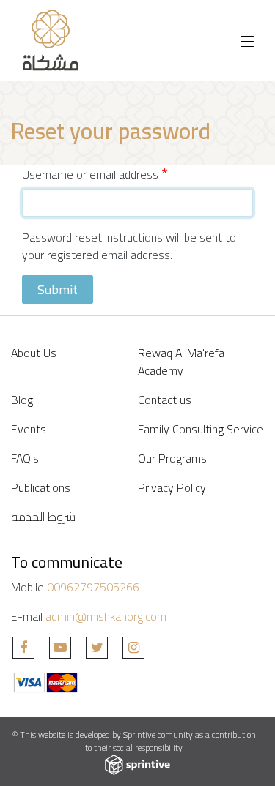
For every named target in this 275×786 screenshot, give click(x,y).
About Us (33, 353)
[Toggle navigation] (246, 40)
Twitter (96, 647)
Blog (22, 400)
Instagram (133, 647)
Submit (57, 289)
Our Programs (172, 458)
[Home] (52, 40)
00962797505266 (93, 587)
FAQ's (25, 458)
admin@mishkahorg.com (105, 616)
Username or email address (90, 174)
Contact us (164, 400)
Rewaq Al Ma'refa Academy (181, 361)
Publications (40, 487)
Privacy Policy (172, 487)
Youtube (60, 647)
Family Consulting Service (200, 429)
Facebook (23, 647)
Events (28, 429)
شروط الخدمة (43, 517)
